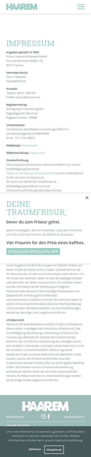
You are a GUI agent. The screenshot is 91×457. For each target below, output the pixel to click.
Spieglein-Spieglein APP (33, 251)
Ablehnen (35, 449)
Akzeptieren (54, 449)
